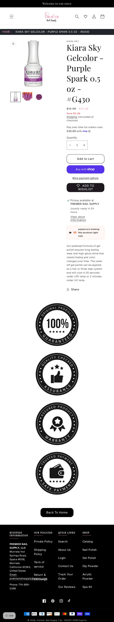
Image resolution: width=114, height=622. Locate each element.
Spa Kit (87, 586)
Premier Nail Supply (47, 620)
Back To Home (57, 512)
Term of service (39, 564)
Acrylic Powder (88, 576)
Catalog (88, 541)
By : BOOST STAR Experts (73, 620)
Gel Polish (89, 557)
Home (6, 31)
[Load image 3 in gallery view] (39, 97)
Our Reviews (66, 586)
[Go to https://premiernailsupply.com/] (52, 17)
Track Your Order (65, 576)
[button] (11, 16)
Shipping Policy (40, 552)
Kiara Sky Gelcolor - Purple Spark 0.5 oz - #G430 (52, 31)
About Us (64, 549)
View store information (78, 218)
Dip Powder (90, 566)
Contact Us (65, 566)
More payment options (85, 178)
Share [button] (75, 289)
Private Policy (43, 541)
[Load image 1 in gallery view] (15, 97)
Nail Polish (90, 549)
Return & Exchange (40, 577)
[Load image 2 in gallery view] (27, 97)
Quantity (72, 137)
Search (63, 541)
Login (62, 557)
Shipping (72, 116)
